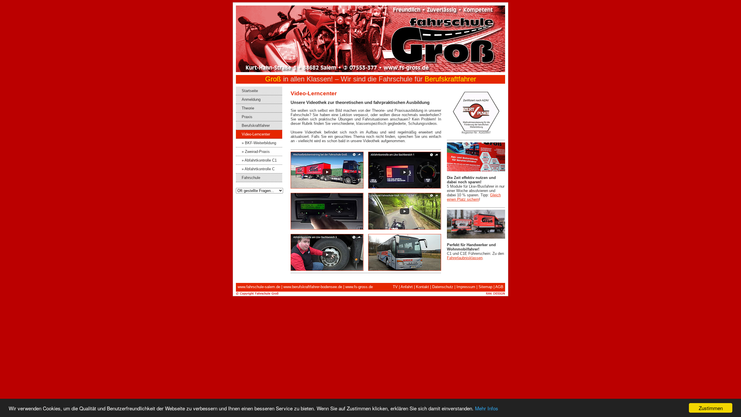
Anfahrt (407, 287)
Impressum (465, 287)
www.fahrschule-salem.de (259, 287)
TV (395, 287)
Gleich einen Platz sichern (474, 197)
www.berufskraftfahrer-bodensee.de (312, 287)
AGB (499, 287)
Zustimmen (711, 407)
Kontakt (422, 287)
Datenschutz (442, 287)
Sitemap (485, 287)
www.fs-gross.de (359, 287)
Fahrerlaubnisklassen (465, 258)
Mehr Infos (486, 408)
